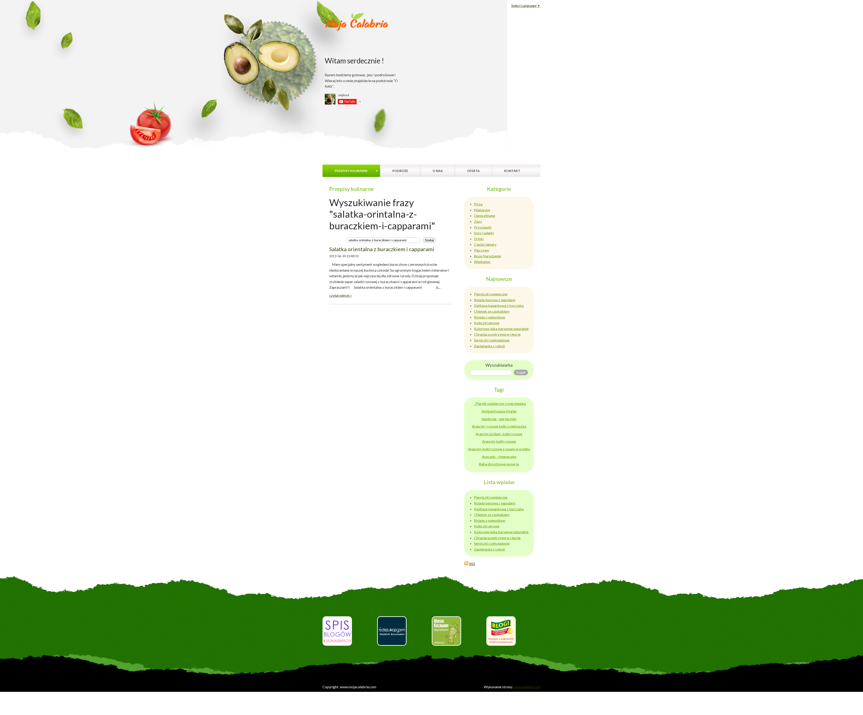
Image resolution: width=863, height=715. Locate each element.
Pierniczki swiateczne (490, 294)
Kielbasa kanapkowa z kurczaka (499, 305)
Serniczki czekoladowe (491, 340)
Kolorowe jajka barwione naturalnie (501, 328)
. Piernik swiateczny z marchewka (500, 403)
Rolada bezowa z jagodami (494, 300)
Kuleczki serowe (486, 323)
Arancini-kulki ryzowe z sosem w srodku (499, 449)
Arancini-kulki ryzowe (499, 441)
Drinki (479, 239)
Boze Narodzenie (487, 256)
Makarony (482, 210)
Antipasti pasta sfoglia (499, 411)
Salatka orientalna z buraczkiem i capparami (381, 249)
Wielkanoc (482, 261)
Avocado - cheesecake (499, 456)
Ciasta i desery (485, 244)
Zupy (478, 221)
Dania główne (484, 215)
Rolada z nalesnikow (489, 317)
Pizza (478, 204)
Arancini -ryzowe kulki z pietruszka (499, 426)
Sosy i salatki (484, 233)
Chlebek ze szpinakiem (491, 311)
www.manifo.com (527, 687)
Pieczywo (481, 250)
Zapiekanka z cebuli (489, 346)
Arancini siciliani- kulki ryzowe (499, 434)
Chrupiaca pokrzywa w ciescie (497, 334)
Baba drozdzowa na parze (499, 464)
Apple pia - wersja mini (499, 419)
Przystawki (483, 227)
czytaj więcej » (340, 295)
